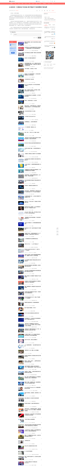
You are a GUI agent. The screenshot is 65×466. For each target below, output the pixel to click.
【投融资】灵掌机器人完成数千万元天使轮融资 (33, 153)
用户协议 (48, 65)
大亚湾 (31, 374)
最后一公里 (33, 66)
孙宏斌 (33, 406)
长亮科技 (33, 417)
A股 (15, 3)
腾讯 (31, 215)
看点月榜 (54, 24)
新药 (34, 167)
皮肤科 (34, 305)
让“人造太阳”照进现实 (28, 451)
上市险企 (33, 369)
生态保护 (32, 146)
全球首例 (33, 188)
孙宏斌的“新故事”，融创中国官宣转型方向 (32, 403)
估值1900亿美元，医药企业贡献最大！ (31, 339)
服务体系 (33, 374)
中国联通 (35, 50)
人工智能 (35, 119)
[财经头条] (12, 1)
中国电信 (32, 321)
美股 (22, 3)
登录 (34, 37)
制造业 (37, 119)
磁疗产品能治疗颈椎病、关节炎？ (30, 307)
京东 (36, 300)
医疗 (32, 305)
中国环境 (35, 146)
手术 (34, 188)
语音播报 (37, 10)
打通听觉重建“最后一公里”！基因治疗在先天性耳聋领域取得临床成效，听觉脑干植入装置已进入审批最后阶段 (33, 64)
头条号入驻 (46, 13)
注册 (54, 1)
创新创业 (32, 316)
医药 (32, 61)
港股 (18, 3)
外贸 (32, 459)
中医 (32, 273)
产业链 (34, 422)
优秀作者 (50, 24)
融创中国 (35, 406)
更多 (52, 3)
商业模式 (35, 289)
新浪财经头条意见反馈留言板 (48, 61)
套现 (34, 151)
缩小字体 (39, 10)
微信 (47, 10)
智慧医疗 (33, 385)
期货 (36, 3)
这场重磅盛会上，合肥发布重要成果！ (31, 121)
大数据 (37, 247)
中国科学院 (35, 268)
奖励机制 (54, 64)
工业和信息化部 (36, 162)
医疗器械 (35, 337)
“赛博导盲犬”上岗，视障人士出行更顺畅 (32, 350)
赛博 (30, 353)
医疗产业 (33, 82)
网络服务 (35, 321)
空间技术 (33, 454)
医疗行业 (32, 151)
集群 (33, 236)
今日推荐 (46, 24)
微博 (44, 10)
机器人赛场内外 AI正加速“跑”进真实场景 (32, 398)
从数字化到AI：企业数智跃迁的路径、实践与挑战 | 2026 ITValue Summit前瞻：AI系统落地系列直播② (33, 409)
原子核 (35, 454)
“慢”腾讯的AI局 (27, 440)
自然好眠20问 (33, 433)
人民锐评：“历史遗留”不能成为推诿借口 (49, 18)
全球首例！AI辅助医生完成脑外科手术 (31, 185)
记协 (34, 252)
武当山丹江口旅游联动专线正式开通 (31, 445)
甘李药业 (36, 151)
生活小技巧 (33, 220)
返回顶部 (57, 237)
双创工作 (33, 119)
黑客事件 (36, 390)
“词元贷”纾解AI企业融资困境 (30, 419)
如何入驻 (48, 64)
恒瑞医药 (33, 167)
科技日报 (35, 114)
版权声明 (45, 65)
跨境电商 (35, 374)
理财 (29, 3)
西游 (34, 183)
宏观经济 (11, 3)
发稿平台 (51, 64)
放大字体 (42, 10)
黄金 (33, 3)
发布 (39, 37)
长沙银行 (35, 417)
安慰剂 (33, 98)
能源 (40, 3)
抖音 (35, 252)
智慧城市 (33, 199)
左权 (34, 82)
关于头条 (45, 64)
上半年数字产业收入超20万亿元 (30, 116)
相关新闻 (57, 234)
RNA (33, 61)
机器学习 (34, 390)
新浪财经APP (38, 1)
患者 (33, 273)
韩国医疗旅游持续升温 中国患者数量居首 (32, 302)
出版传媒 (33, 183)
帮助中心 (51, 65)
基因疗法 (35, 98)
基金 (25, 3)
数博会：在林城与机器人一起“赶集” (31, 100)
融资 (32, 422)
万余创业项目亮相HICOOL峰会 (30, 111)
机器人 (34, 103)
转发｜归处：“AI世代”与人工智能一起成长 (32, 132)
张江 (33, 337)
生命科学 (33, 268)
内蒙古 (37, 50)
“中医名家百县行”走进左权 (29, 79)
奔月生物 (34, 438)
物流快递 (33, 50)
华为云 (35, 385)
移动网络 (37, 321)
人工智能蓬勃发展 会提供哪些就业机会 (31, 238)
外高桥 (32, 236)
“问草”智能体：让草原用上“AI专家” (31, 68)
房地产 (49, 3)
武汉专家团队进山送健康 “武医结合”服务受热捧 (33, 52)
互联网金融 (44, 3)
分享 (49, 10)
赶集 (32, 103)
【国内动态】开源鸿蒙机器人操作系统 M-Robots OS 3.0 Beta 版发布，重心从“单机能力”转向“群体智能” (32, 324)
